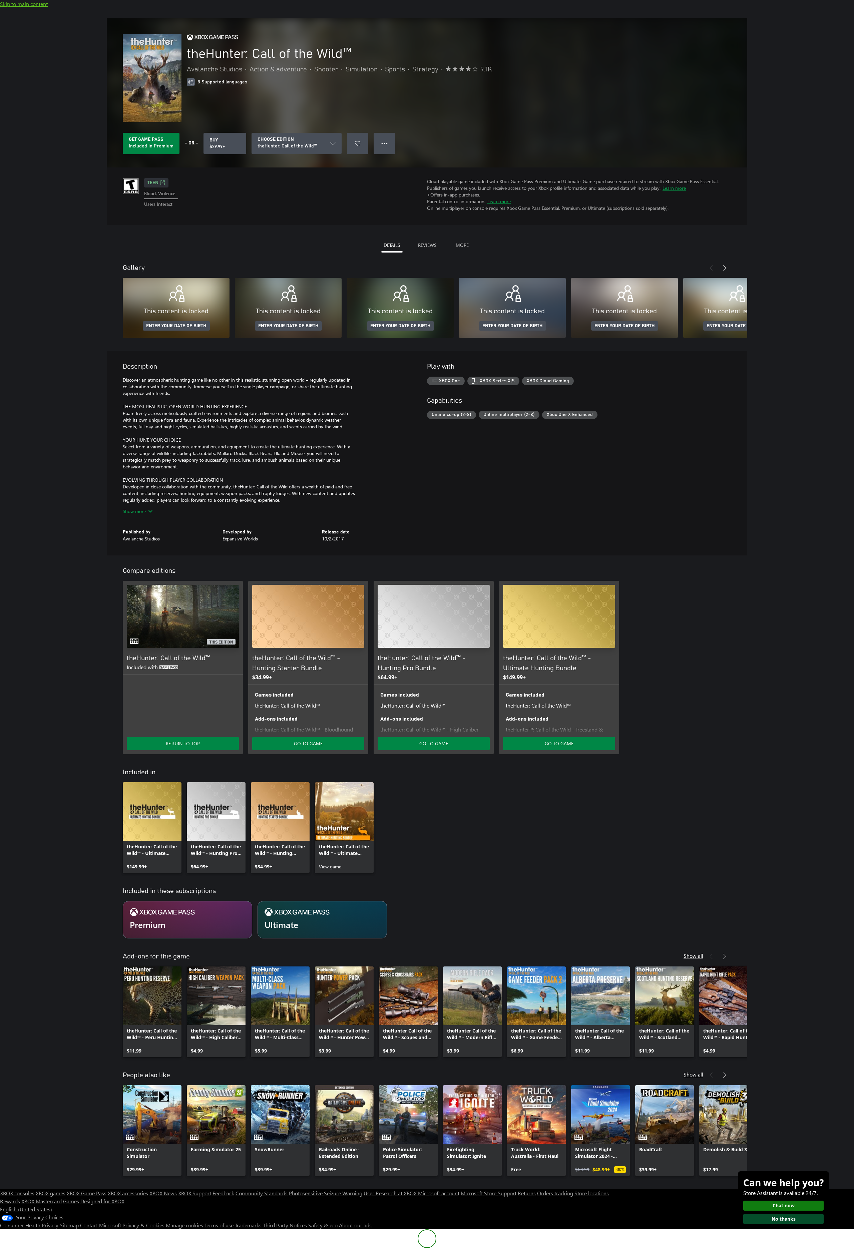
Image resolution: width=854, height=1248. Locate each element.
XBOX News (163, 1193)
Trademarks (248, 1225)
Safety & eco (323, 1225)
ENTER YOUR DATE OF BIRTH (176, 326)
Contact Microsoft (100, 1225)
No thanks (784, 1219)
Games (71, 1201)
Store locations (591, 1193)
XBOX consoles (17, 1193)
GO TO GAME (308, 743)
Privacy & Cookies (143, 1225)
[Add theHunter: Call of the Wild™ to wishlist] (357, 143)
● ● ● (384, 143)
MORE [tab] (462, 245)
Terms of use (219, 1225)
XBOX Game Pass (86, 1193)
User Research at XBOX (391, 1193)
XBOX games (50, 1193)
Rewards (10, 1201)
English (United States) (26, 1209)
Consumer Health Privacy (29, 1225)
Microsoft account (438, 1193)
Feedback (223, 1193)
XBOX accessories (128, 1193)
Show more (134, 511)
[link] (152, 827)
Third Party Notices (285, 1225)
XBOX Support (194, 1193)
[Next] (724, 268)
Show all (693, 955)
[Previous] (711, 268)
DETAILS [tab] (392, 245)
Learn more (674, 188)
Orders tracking (555, 1193)
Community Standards (262, 1193)
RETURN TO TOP (183, 743)
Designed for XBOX (102, 1201)
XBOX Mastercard (41, 1201)
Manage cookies (184, 1225)
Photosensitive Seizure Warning (325, 1193)
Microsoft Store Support (488, 1193)
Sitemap (69, 1225)
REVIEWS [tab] (427, 245)
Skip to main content (24, 3)
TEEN (152, 182)
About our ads (355, 1225)
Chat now (784, 1205)
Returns (527, 1193)
